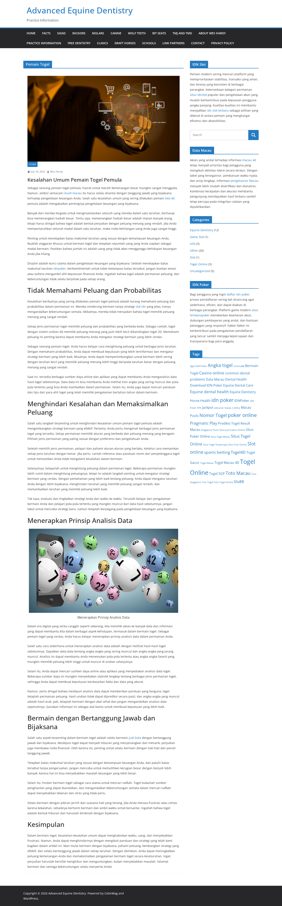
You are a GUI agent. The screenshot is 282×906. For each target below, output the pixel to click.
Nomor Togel (213, 415)
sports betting (217, 452)
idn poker (222, 399)
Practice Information (44, 43)
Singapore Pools (210, 430)
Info (192, 244)
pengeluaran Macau (244, 181)
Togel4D (238, 452)
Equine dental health (209, 391)
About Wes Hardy (212, 33)
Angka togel (220, 365)
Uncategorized (200, 271)
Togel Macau (207, 463)
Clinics (102, 43)
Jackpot (207, 407)
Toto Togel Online (223, 482)
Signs (61, 33)
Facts (46, 33)
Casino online (211, 373)
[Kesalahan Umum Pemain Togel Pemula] (103, 119)
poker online (242, 415)
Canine (116, 33)
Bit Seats (159, 33)
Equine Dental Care (238, 385)
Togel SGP (217, 473)
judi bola (135, 738)
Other (32, 164)
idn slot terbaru (218, 110)
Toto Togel (207, 482)
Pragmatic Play (203, 423)
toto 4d (170, 198)
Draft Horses (125, 43)
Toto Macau (238, 473)
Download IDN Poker (206, 385)
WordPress (30, 898)
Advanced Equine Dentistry (80, 10)
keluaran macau (222, 407)
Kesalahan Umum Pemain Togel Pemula (74, 179)
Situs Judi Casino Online (232, 430)
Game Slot (197, 237)
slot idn (141, 306)
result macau (73, 193)
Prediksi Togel (229, 423)
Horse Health (200, 400)
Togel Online (198, 264)
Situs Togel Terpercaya (215, 444)
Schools (149, 43)
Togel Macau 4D (226, 462)
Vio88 (239, 481)
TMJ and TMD (182, 33)
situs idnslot (198, 95)
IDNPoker (241, 400)
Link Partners (173, 43)
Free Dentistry (79, 43)
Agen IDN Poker (198, 366)
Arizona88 (238, 366)
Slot (192, 257)
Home (31, 33)
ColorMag (111, 893)
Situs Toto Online (237, 444)
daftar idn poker (238, 294)
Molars (98, 33)
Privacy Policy (222, 43)
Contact (198, 43)
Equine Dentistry (201, 230)
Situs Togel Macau (220, 436)
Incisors (78, 33)
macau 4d (249, 160)
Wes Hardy (56, 171)
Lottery (236, 407)
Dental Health (236, 379)
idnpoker (59, 268)
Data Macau (215, 379)
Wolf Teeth (137, 33)
